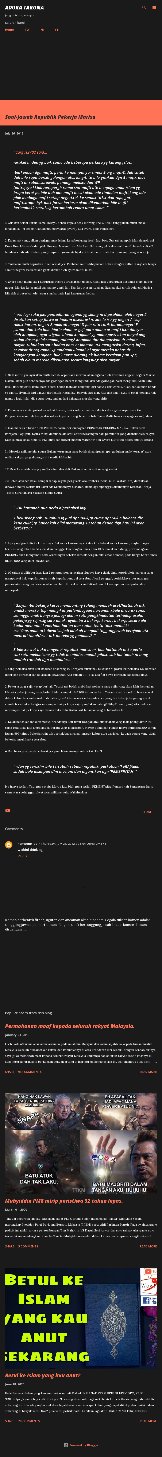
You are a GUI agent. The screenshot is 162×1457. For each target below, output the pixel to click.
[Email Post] (7, 812)
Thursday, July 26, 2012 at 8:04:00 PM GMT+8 (73, 844)
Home (9, 30)
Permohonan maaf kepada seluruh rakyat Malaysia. (70, 1026)
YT (57, 30)
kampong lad (27, 844)
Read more (148, 1072)
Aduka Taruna (24, 7)
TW (27, 30)
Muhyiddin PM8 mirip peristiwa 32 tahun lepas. (64, 1200)
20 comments (29, 1421)
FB (42, 30)
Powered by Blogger (84, 1445)
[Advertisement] (81, 64)
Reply (22, 856)
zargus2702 (26, 152)
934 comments (30, 1072)
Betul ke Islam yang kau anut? (42, 1375)
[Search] (144, 7)
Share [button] (147, 812)
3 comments (28, 1246)
